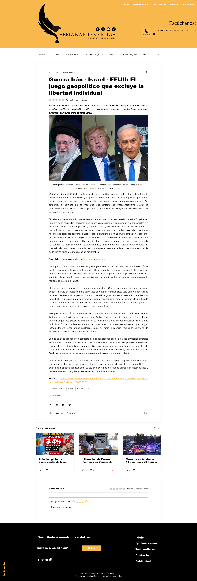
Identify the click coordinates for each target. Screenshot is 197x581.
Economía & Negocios (93, 54)
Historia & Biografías (129, 54)
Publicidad (143, 561)
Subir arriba (4, 569)
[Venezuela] (98, 444)
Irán (89, 389)
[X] (103, 29)
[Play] (154, 34)
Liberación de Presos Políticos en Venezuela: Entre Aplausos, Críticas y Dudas (98, 460)
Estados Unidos (57, 389)
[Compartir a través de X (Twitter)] (56, 404)
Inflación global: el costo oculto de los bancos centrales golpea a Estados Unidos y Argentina (51, 460)
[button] (158, 54)
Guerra (80, 389)
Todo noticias (145, 549)
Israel (70, 389)
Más (145, 54)
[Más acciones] (146, 72)
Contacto (142, 555)
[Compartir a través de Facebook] (50, 404)
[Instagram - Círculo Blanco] (50, 559)
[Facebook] (98, 29)
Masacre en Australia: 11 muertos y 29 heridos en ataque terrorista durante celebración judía (142, 460)
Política (111, 54)
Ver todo (157, 428)
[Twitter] (42, 559)
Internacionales (71, 54)
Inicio (139, 537)
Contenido (40, 54)
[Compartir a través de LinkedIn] (63, 404)
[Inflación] (55, 444)
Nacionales (55, 54)
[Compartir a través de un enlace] (70, 404)
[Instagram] (114, 29)
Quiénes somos (146, 543)
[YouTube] (108, 29)
